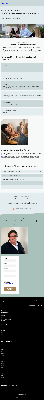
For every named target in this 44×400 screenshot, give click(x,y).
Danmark (3, 361)
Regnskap (3, 330)
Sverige (2, 367)
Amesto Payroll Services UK (18, 387)
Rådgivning (3, 334)
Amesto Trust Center (22, 394)
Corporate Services (5, 336)
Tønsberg (3, 355)
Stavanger (3, 353)
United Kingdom (4, 379)
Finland (2, 363)
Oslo (2, 349)
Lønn (2, 332)
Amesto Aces (3, 387)
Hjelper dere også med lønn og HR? (10, 183)
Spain (2, 373)
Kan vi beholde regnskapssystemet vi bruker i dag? (13, 179)
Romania (3, 381)
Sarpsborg (3, 351)
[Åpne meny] (41, 3)
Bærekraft (3, 337)
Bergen (2, 344)
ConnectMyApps (40, 387)
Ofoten (2, 347)
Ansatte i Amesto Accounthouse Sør (23, 208)
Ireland (2, 377)
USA (2, 375)
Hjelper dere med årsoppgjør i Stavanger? (11, 175)
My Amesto (39, 305)
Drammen (3, 346)
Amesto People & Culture (28, 387)
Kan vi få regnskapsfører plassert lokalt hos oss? (13, 187)
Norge (2, 365)
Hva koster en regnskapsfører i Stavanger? (12, 171)
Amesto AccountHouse (10, 387)
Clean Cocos (34, 387)
